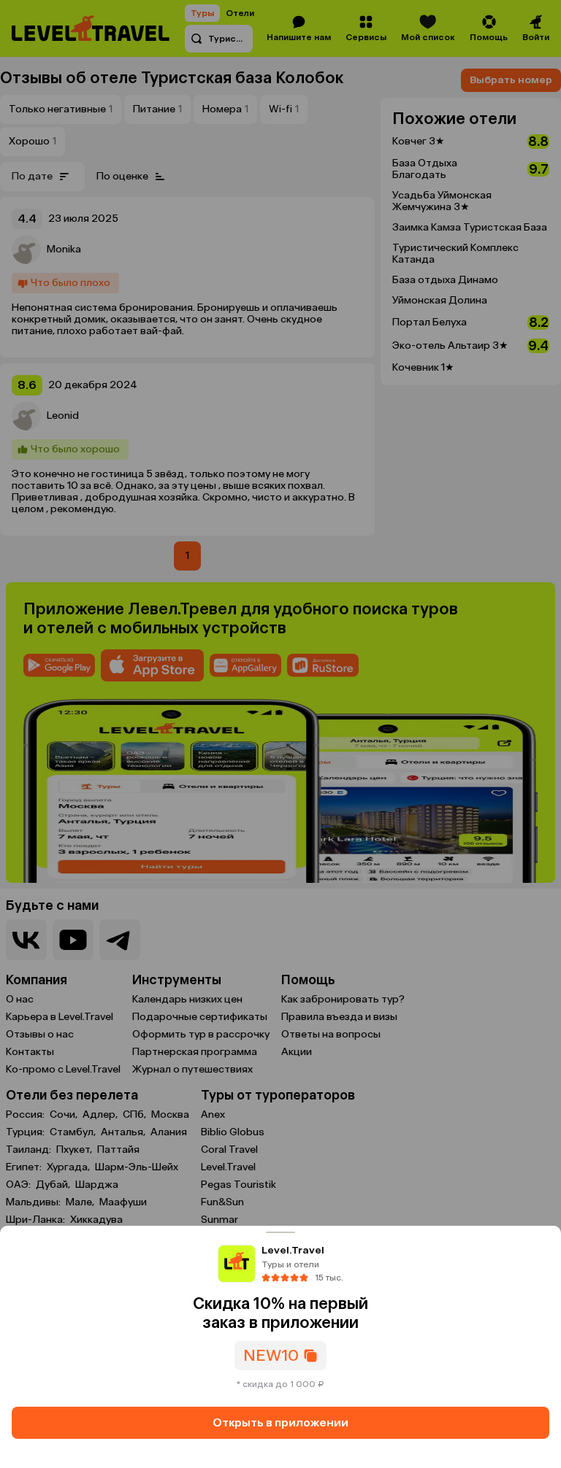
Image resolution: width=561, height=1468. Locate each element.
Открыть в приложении (280, 1422)
